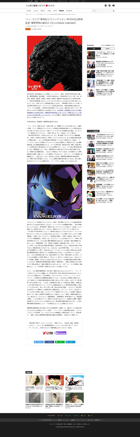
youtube (113, 5)
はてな (70, 342)
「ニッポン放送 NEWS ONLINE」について (47, 420)
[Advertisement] (101, 28)
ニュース (36, 10)
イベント (83, 1)
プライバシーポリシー (81, 420)
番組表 (36, 1)
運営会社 (60, 420)
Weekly (107, 48)
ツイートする (39, 342)
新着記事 (61, 10)
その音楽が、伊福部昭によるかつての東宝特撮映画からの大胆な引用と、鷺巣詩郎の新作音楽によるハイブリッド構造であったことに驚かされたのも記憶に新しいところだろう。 (54, 113)
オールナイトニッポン (62, 1)
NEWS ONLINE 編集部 (31, 26)
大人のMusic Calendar (36, 29)
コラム (49, 10)
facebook (106, 5)
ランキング (69, 10)
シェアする (49, 342)
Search (114, 11)
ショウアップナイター (74, 1)
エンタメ (29, 10)
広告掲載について (98, 420)
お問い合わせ (90, 420)
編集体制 (73, 420)
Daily (94, 48)
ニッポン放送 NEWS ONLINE (43, 5)
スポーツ (43, 10)
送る (60, 342)
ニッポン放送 (29, 1)
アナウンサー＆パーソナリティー (47, 1)
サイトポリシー (66, 420)
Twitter (110, 5)
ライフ (55, 10)
